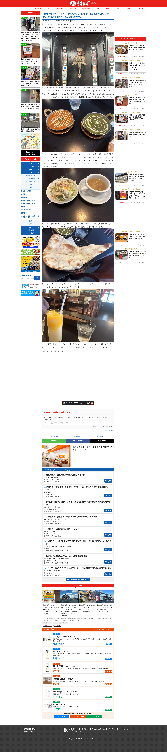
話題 (107, 8)
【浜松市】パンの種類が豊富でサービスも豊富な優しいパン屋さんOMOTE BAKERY (137, 117)
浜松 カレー (56, 622)
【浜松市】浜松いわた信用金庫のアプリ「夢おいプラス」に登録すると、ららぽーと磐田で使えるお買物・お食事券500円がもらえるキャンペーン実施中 (30, 36)
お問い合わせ (112, 729)
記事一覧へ (78, 436)
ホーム (68, 729)
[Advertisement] (130, 24)
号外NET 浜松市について (73, 731)
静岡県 (73, 21)
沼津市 (23, 213)
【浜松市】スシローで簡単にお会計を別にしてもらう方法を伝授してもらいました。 (137, 236)
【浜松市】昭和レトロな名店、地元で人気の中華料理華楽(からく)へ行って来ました (137, 48)
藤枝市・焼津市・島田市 (28, 200)
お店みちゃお (86, 8)
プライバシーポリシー (125, 729)
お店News (72, 8)
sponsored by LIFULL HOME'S (101, 629)
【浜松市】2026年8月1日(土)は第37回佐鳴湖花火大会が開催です (137, 134)
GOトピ (26, 8)
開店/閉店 (60, 8)
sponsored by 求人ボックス (64, 470)
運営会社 (75, 729)
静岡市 (23, 194)
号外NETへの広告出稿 (98, 729)
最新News (38, 8)
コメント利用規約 (109, 430)
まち (98, 8)
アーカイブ (139, 8)
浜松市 (94, 3)
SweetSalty (57, 626)
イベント (118, 8)
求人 (49, 8)
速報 (128, 8)
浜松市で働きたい (49, 470)
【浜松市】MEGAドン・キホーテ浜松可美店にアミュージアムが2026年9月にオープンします (30, 61)
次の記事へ (101, 436)
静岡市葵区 (24, 197)
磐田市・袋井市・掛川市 (28, 203)
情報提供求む (85, 729)
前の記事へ (55, 436)
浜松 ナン (64, 622)
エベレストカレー (47, 622)
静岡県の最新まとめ (27, 191)
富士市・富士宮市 (26, 210)
